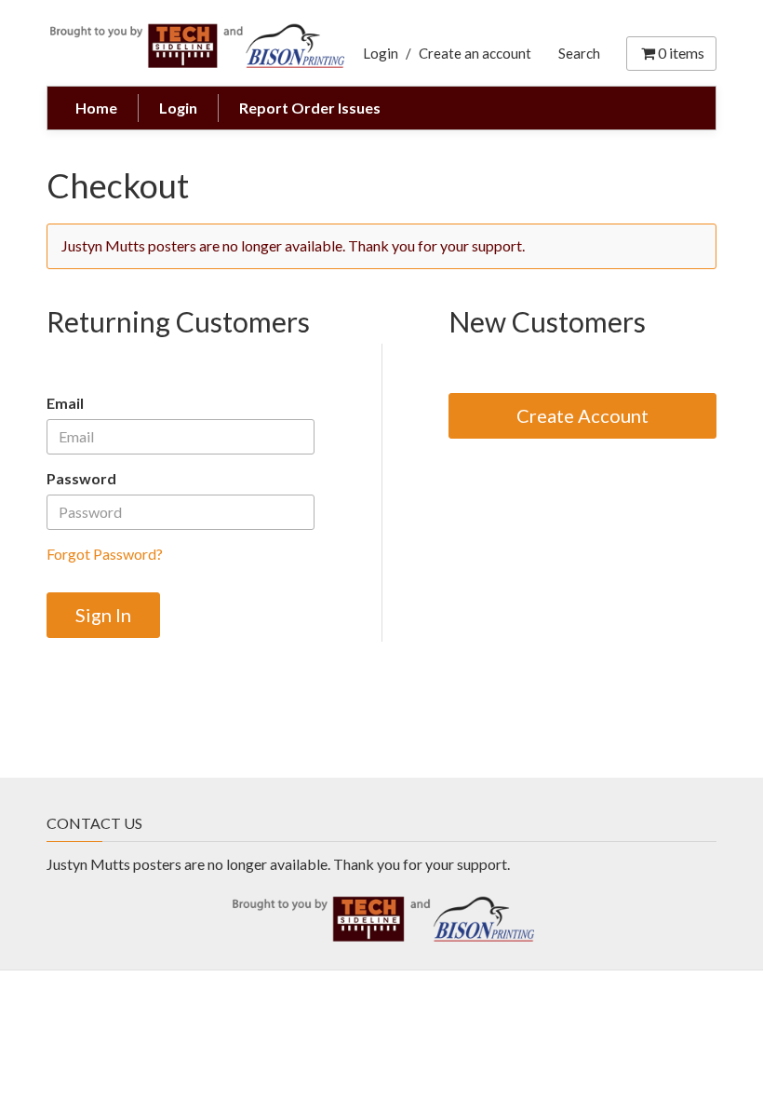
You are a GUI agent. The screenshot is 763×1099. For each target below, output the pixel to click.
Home (96, 107)
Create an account (475, 53)
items (681, 52)
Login (380, 53)
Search (579, 53)
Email (65, 403)
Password (81, 478)
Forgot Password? (105, 554)
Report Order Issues (310, 107)
